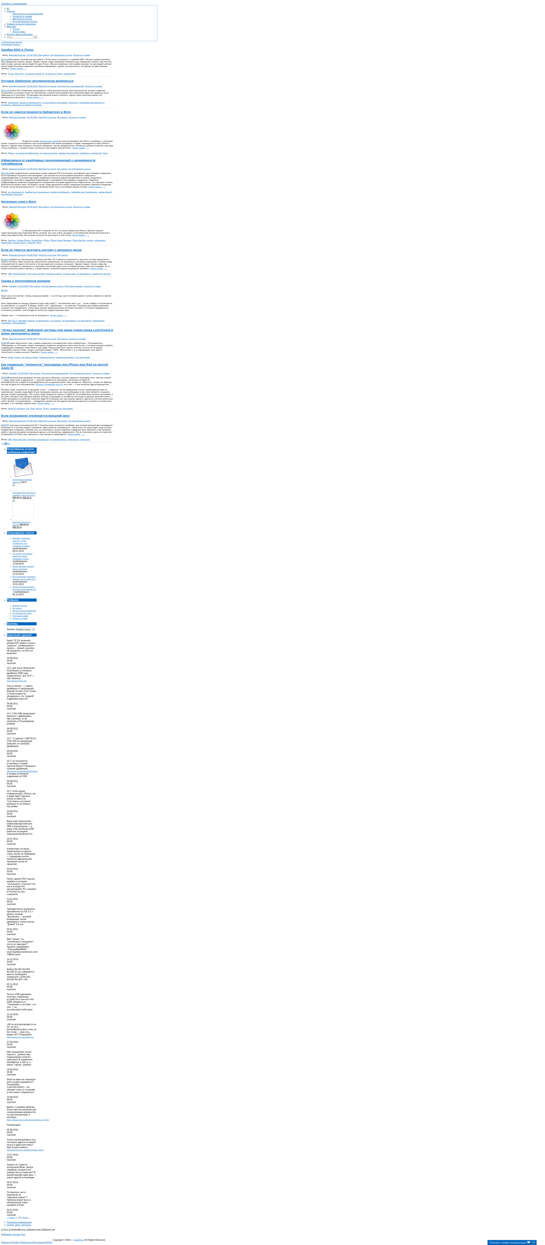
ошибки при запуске (101, 274)
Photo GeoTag (79, 240)
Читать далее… (18, 68)
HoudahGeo (37, 240)
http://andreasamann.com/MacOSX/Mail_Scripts (25, 1150)
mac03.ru (78, 1240)
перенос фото (19, 242)
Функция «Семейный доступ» (49, 384)
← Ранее (10, 1218)
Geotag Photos (23, 240)
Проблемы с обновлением (13, 323)
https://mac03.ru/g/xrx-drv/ (17, 681)
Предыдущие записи (11, 42)
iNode (10, 357)
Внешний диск (20, 274)
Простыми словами (73, 286)
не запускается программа (54, 102)
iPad (32, 408)
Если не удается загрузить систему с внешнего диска (41, 249)
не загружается (84, 274)
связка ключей (105, 192)
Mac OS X (19, 74)
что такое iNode (82, 357)
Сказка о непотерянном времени (25, 280)
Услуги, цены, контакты (19, 1225)
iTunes (11, 74)
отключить (73, 102)
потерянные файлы (65, 357)
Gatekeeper (13, 102)
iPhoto (46, 240)
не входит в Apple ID (34, 74)
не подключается (16, 192)
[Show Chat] (529, 1243)
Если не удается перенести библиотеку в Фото (36, 112)
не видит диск (69, 274)
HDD (10, 274)
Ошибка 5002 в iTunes (17, 49)
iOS (27, 408)
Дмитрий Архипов (17, 55)
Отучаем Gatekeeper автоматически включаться (37, 80)
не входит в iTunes (53, 74)
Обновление (98, 320)
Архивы (11, 629)
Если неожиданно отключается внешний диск (35, 415)
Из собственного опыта (61, 55)
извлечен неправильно (38, 439)
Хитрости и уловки (81, 55)
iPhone (39, 408)
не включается (42, 320)
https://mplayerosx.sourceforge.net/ (20, 1037)
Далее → (26, 1218)
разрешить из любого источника (27, 105)
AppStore (21, 408)
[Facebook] (38, 1242)
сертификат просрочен (12, 194)
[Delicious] (26, 1242)
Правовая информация (19, 1222)
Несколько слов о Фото (18, 201)
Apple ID (12, 408)
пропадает (85, 439)
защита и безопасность (30, 102)
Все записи (44, 55)
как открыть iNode (29, 357)
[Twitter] (14, 1242)
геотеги (90, 240)
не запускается (85, 320)
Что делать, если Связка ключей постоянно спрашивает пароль (22, 556)
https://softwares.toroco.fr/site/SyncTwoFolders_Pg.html (28, 1120)
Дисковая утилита (26, 320)
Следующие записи (11, 44)
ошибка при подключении (37, 192)
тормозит (31, 242)
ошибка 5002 (70, 74)
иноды (17, 357)
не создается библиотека (27, 153)
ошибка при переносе (68, 153)
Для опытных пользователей (70, 86)
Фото (105, 153)
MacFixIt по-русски (47, 86)
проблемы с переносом (91, 153)
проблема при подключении (84, 192)
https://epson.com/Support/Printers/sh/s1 (22, 771)
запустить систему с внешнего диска (45, 274)
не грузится (56, 320)
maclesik (13, 286)
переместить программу (61, 408)
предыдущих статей (49, 141)
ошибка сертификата (60, 192)
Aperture (12, 240)
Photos (11, 153)
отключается (73, 439)
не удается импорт (48, 153)
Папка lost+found (47, 357)
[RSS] (48, 1242)
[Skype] (5, 1242)
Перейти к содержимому (14, 4)
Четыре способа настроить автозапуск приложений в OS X (24, 589)
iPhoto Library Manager (60, 240)
